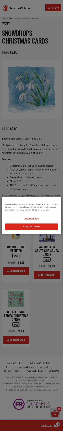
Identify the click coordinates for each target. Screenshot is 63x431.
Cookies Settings (31, 219)
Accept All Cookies (31, 227)
